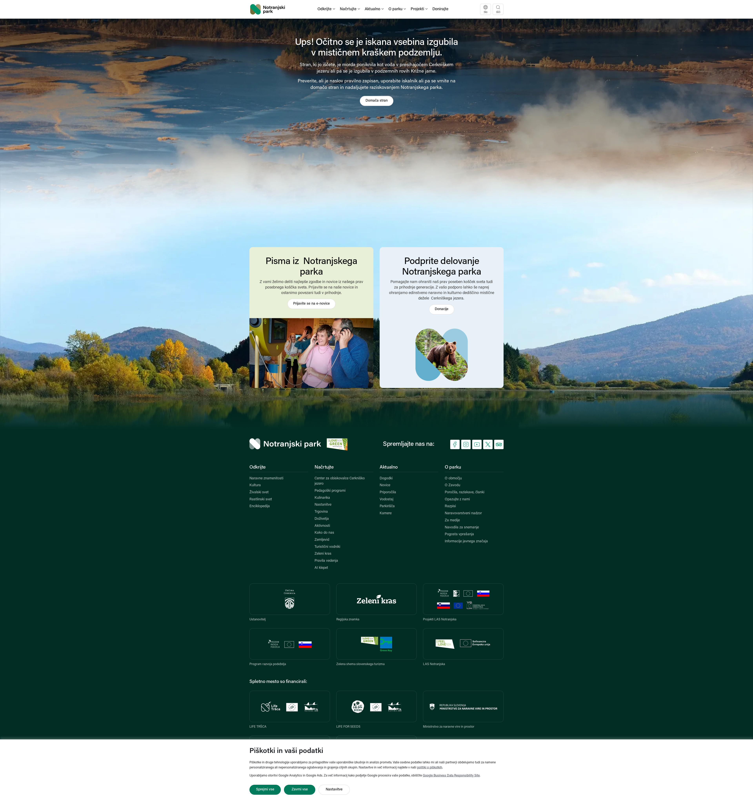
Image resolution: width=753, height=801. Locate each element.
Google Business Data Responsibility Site (451, 775)
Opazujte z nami (457, 499)
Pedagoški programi (330, 491)
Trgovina (321, 512)
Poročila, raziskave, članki (464, 492)
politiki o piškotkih (429, 767)
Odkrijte (257, 467)
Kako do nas (324, 533)
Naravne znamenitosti (266, 478)
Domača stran (377, 101)
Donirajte (440, 9)
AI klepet (321, 568)
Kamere (386, 513)
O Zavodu (452, 485)
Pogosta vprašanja (459, 534)
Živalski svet (259, 492)
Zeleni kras (323, 554)
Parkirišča (387, 506)
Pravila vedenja (326, 561)
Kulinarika (322, 498)
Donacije (441, 309)
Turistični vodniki (327, 547)
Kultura (255, 485)
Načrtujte (324, 467)
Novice (385, 485)
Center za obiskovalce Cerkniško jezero (340, 481)
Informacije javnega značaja (466, 541)
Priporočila (388, 492)
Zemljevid (322, 540)
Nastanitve (323, 505)
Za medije (452, 520)
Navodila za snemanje (462, 527)
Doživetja (322, 519)
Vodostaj (386, 499)
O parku (453, 467)
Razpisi (450, 506)
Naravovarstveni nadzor (463, 513)
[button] (327, 9)
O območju (453, 478)
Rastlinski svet (260, 499)
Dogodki (386, 478)
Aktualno (389, 467)
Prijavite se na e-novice (311, 304)
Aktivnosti (322, 526)
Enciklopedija (259, 506)
